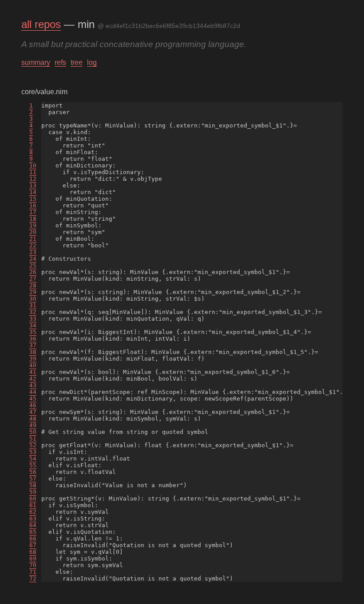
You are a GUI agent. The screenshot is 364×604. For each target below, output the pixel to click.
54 (32, 458)
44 (32, 392)
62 (32, 512)
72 (32, 578)
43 (32, 385)
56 (32, 472)
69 (32, 558)
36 (32, 338)
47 (32, 412)
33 (32, 318)
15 (32, 198)
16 (32, 205)
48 (32, 418)
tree (77, 62)
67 (32, 545)
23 (32, 252)
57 (32, 478)
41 (32, 372)
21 (32, 238)
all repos (41, 24)
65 (32, 531)
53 (32, 452)
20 (32, 232)
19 (32, 225)
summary (35, 62)
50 (32, 432)
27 (32, 278)
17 (32, 212)
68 (32, 551)
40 (32, 365)
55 (32, 465)
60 (32, 498)
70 (32, 565)
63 (32, 518)
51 (32, 438)
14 (32, 192)
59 (32, 492)
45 (32, 398)
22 (32, 245)
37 (32, 345)
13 (32, 185)
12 (32, 178)
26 (32, 272)
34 (32, 325)
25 (32, 265)
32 (32, 312)
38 (32, 352)
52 (32, 445)
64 (32, 525)
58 (32, 485)
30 (32, 298)
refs (60, 62)
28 (32, 285)
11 (32, 172)
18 (32, 218)
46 (32, 405)
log (92, 62)
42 (32, 378)
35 (32, 332)
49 (32, 425)
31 (32, 305)
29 (32, 292)
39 (32, 358)
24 (32, 258)
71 (32, 571)
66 (32, 538)
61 (32, 505)
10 (32, 165)
